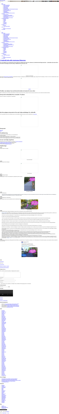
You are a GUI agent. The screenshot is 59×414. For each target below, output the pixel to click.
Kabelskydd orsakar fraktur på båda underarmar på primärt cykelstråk (11, 380)
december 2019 (4, 345)
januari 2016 (3, 366)
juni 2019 (3, 350)
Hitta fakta (3, 13)
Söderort (4, 48)
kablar (2, 389)
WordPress (7, 411)
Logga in (3, 405)
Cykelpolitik (3, 29)
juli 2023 (3, 321)
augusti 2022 (3, 323)
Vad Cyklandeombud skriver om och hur (9, 41)
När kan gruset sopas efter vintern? (8, 17)
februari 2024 (3, 316)
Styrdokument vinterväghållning (7, 15)
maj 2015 (3, 372)
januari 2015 (3, 374)
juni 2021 (3, 333)
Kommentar (2, 277)
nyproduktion (3, 390)
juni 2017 (3, 353)
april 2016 (3, 364)
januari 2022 (3, 327)
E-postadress (2, 280)
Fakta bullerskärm (5, 14)
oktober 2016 (3, 359)
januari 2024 (3, 317)
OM (2, 55)
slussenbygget (4, 393)
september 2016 (4, 360)
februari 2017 (3, 356)
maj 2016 (3, 363)
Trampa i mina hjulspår (6, 26)
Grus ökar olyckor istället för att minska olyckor (11, 304)
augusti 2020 (3, 340)
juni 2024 (3, 315)
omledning (3, 391)
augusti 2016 (3, 361)
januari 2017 (3, 357)
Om (3, 27)
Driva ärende (3, 4)
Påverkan (3, 24)
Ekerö (4, 21)
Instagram (1, 297)
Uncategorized (2, 264)
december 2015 (4, 367)
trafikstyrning (3, 398)
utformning (3, 401)
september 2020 (4, 339)
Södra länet (5, 52)
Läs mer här (35, 114)
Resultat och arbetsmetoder (7, 28)
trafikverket (3, 399)
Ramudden (1, 130)
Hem (2, 3)
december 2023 (4, 318)
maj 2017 (3, 354)
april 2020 (3, 342)
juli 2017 (3, 352)
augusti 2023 (3, 320)
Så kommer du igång (6, 9)
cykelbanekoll (4, 386)
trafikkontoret (3, 396)
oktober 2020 (3, 338)
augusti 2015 (3, 370)
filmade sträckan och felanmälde (8, 76)
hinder (2, 388)
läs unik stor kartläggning (18, 141)
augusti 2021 (3, 331)
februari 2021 (3, 336)
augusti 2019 (3, 348)
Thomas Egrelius (4, 212)
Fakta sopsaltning (5, 16)
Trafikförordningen (6, 12)
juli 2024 (3, 314)
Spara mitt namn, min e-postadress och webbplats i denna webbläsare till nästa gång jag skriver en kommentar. (16, 283)
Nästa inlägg (7, 267)
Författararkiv (2, 261)
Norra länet (5, 22)
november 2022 (4, 322)
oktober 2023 (3, 319)
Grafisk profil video (6, 6)
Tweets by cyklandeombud (3, 300)
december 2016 (4, 358)
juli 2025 (3, 312)
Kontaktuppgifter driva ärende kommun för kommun (10, 37)
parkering (3, 392)
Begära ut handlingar (6, 34)
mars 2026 (3, 311)
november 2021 (4, 329)
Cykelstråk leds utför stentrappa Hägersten (13, 60)
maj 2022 (3, 325)
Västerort (4, 20)
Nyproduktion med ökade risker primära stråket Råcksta (9, 379)
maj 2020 (3, 341)
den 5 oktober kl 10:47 (17, 237)
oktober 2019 (3, 347)
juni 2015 (3, 371)
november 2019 (4, 346)
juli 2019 (3, 349)
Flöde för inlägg (4, 406)
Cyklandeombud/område (5, 18)
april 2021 (3, 334)
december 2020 (4, 337)
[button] (12, 237)
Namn (1, 278)
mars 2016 (3, 365)
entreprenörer (3, 387)
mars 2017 (3, 355)
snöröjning (3, 394)
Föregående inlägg (2, 267)
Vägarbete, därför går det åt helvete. (5, 143)
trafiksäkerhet (3, 397)
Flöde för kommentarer (5, 407)
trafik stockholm (4, 395)
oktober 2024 (3, 313)
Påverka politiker (5, 8)
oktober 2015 (3, 369)
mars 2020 (3, 343)
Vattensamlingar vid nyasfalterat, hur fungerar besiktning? (9, 378)
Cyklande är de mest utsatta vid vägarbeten (6, 142)
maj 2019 (3, 351)
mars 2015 (3, 373)
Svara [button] (10, 237)
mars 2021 (3, 335)
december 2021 (4, 328)
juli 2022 (3, 324)
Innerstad (4, 19)
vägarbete (3, 402)
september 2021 (4, 330)
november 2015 (4, 368)
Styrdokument (5, 11)
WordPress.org (4, 408)
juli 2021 (3, 332)
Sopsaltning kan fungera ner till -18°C (8, 44)
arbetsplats (3, 385)
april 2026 (3, 310)
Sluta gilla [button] (8, 237)
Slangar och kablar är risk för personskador (13, 305)
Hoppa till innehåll (2, 0)
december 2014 (4, 375)
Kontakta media (5, 7)
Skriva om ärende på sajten (7, 10)
